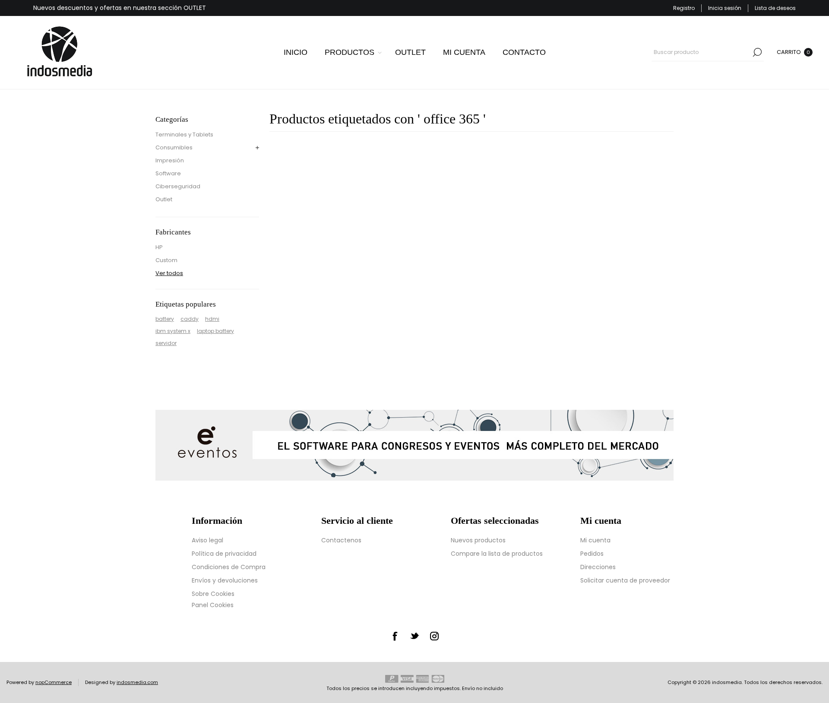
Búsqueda (757, 52)
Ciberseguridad (177, 186)
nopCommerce (53, 682)
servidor (166, 343)
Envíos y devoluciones (225, 580)
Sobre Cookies (213, 593)
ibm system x (172, 331)
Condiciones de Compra (229, 567)
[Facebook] (394, 636)
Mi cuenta (595, 540)
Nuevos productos (478, 540)
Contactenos (341, 540)
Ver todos (169, 273)
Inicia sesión (724, 8)
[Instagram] (434, 636)
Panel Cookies (213, 605)
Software (168, 173)
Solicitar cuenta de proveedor (625, 580)
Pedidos (592, 553)
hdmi (212, 319)
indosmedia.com (137, 682)
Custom (166, 260)
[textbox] (701, 52)
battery (164, 319)
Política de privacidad (224, 553)
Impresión (169, 160)
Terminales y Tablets (184, 134)
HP (159, 247)
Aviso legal (207, 540)
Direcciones (598, 567)
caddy (189, 319)
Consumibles (174, 147)
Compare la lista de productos (497, 553)
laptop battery (215, 331)
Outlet (163, 199)
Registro (684, 8)
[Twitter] (414, 635)
